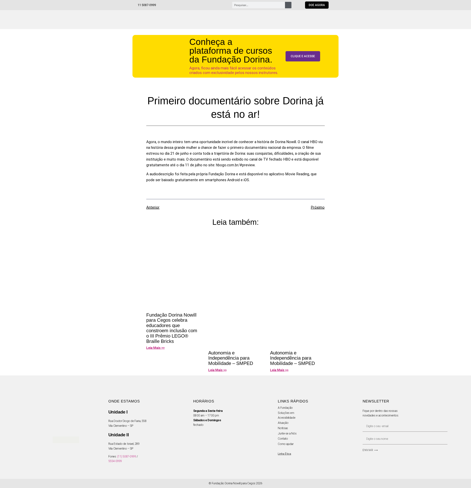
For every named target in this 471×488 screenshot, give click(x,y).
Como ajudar (285, 444)
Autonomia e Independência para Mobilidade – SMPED (230, 358)
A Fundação (285, 407)
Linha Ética (284, 453)
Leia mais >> (155, 347)
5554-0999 (115, 461)
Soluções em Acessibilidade (286, 415)
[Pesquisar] (288, 5)
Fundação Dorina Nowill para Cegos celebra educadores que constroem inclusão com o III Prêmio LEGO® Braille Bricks (171, 328)
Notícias (283, 428)
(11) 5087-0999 (126, 456)
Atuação (283, 423)
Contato (283, 438)
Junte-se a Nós (287, 433)
